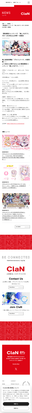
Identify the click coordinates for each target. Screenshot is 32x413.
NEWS (9, 23)
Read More (12, 287)
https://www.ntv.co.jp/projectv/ (15, 123)
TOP (3, 23)
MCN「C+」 (16, 2)
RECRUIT (8, 2)
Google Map (16, 364)
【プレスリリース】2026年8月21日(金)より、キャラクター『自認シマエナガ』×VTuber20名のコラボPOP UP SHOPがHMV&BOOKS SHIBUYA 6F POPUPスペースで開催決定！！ (14, 216)
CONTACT (13, 380)
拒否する (16, 408)
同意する (16, 404)
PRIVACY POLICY (15, 384)
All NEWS (18, 226)
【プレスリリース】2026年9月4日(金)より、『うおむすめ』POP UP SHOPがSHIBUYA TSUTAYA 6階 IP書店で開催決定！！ (13, 156)
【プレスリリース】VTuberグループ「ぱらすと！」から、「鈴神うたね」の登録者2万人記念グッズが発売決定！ (14, 185)
